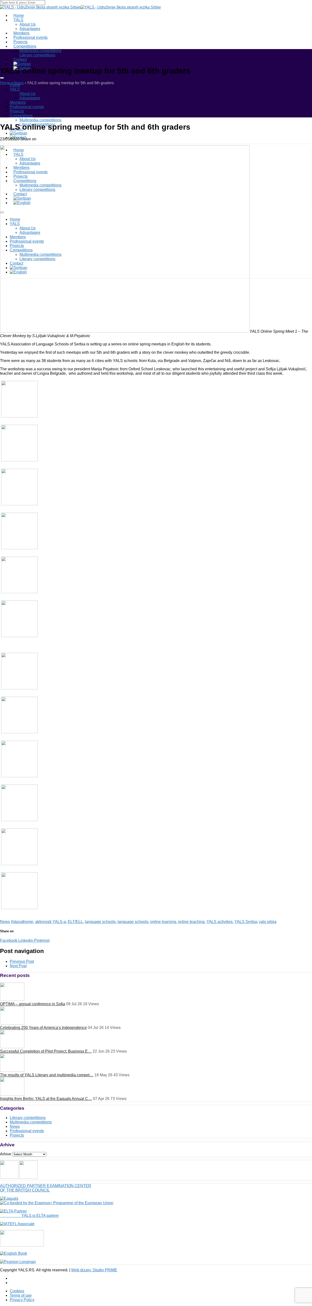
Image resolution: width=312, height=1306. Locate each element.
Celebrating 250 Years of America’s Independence (43, 1028)
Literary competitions (37, 55)
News (5, 922)
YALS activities (219, 922)
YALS (18, 20)
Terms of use (21, 1295)
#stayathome (22, 922)
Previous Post (22, 961)
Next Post (18, 966)
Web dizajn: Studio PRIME (94, 1270)
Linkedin (25, 940)
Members (18, 102)
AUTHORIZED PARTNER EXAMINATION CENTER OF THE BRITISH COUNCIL (45, 1188)
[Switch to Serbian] (18, 133)
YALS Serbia (245, 922)
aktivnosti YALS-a (50, 922)
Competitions (24, 46)
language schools (100, 922)
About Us (28, 24)
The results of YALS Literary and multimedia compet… (46, 1075)
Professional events (27, 107)
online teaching (191, 922)
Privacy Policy (22, 1300)
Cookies (17, 1291)
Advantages (30, 98)
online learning (163, 922)
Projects (17, 111)
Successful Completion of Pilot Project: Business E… (46, 1051)
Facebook (8, 940)
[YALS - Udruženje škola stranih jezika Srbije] (40, 7)
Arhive (5, 1154)
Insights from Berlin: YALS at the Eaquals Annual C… (46, 1099)
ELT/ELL (75, 922)
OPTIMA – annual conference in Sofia (32, 1004)
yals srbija (267, 922)
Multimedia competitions (40, 51)
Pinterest (41, 940)
